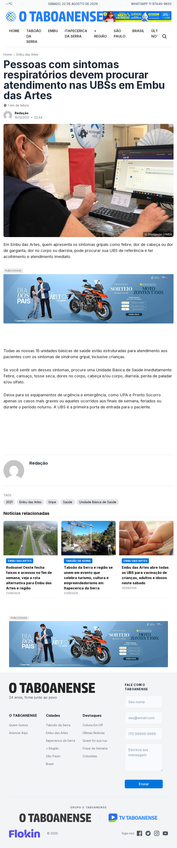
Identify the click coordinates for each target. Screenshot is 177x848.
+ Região (52, 748)
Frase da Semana (95, 748)
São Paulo (53, 756)
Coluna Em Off (93, 725)
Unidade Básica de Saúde (97, 502)
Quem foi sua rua (95, 740)
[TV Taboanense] (133, 818)
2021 (9, 502)
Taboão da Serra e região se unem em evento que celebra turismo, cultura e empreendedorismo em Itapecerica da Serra (88, 577)
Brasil (138, 31)
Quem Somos (18, 725)
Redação (21, 113)
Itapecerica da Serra (60, 740)
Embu (53, 31)
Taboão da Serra (58, 725)
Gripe (52, 502)
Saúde (67, 502)
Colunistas (90, 756)
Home (14, 31)
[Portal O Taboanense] (55, 818)
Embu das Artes (27, 54)
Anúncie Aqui (18, 733)
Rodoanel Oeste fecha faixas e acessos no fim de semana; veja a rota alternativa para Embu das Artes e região (29, 577)
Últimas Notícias (94, 733)
